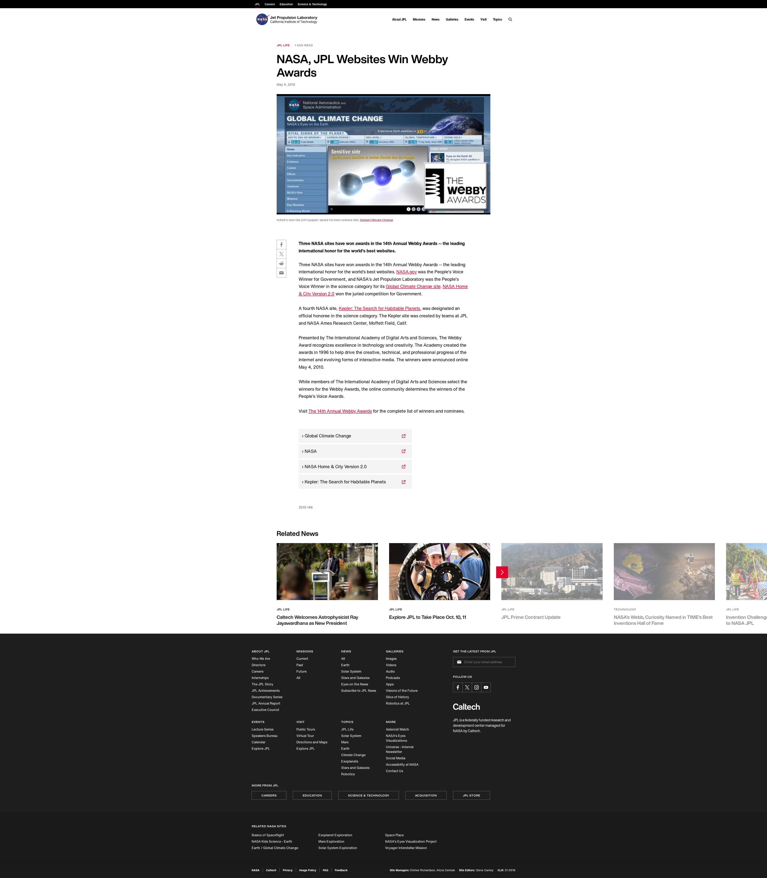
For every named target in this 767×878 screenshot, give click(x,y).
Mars (345, 742)
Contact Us (394, 770)
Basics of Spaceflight (268, 835)
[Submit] (458, 662)
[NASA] (262, 19)
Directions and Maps (311, 742)
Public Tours (305, 729)
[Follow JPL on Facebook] (458, 687)
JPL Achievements (266, 690)
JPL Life (347, 729)
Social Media (395, 758)
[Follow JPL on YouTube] (486, 687)
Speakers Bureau (265, 735)
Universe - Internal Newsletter (399, 749)
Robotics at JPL (398, 703)
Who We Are (261, 658)
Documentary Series (267, 697)
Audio (390, 671)
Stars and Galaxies (355, 677)
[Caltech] (466, 706)
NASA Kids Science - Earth (272, 841)
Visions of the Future (402, 690)
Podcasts (393, 677)
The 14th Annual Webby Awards (340, 411)
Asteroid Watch (397, 729)
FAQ (325, 870)
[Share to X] (281, 254)
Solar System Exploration (337, 847)
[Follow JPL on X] (467, 687)
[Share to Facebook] (281, 244)
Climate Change (353, 755)
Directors (258, 665)
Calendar (258, 742)
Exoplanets (349, 761)
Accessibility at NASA (402, 764)
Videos (391, 665)
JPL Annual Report (266, 703)
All (298, 677)
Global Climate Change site (413, 286)
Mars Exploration (331, 841)
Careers (257, 671)
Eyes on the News (354, 684)
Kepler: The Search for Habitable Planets (379, 308)
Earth (345, 665)
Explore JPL (261, 748)
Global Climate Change (376, 220)
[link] (383, 154)
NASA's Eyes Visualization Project (411, 841)
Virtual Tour (305, 735)
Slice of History (397, 697)
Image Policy (307, 870)
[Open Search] (510, 19)
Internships (260, 677)
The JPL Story (262, 684)
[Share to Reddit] (281, 263)
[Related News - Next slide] (502, 572)
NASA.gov (406, 272)
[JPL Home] (294, 19)
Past (299, 665)
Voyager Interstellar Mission (406, 847)
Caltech (271, 870)
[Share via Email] (281, 273)
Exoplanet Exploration (335, 835)
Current (302, 658)
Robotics (348, 774)
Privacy (288, 870)
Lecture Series (262, 729)
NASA (255, 870)
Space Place (394, 835)
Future (301, 671)
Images (391, 658)
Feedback (341, 870)
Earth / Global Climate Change (275, 847)
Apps (390, 684)
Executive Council (265, 709)
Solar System (351, 671)
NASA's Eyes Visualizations (396, 738)
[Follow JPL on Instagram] (476, 687)
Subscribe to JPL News (358, 690)
